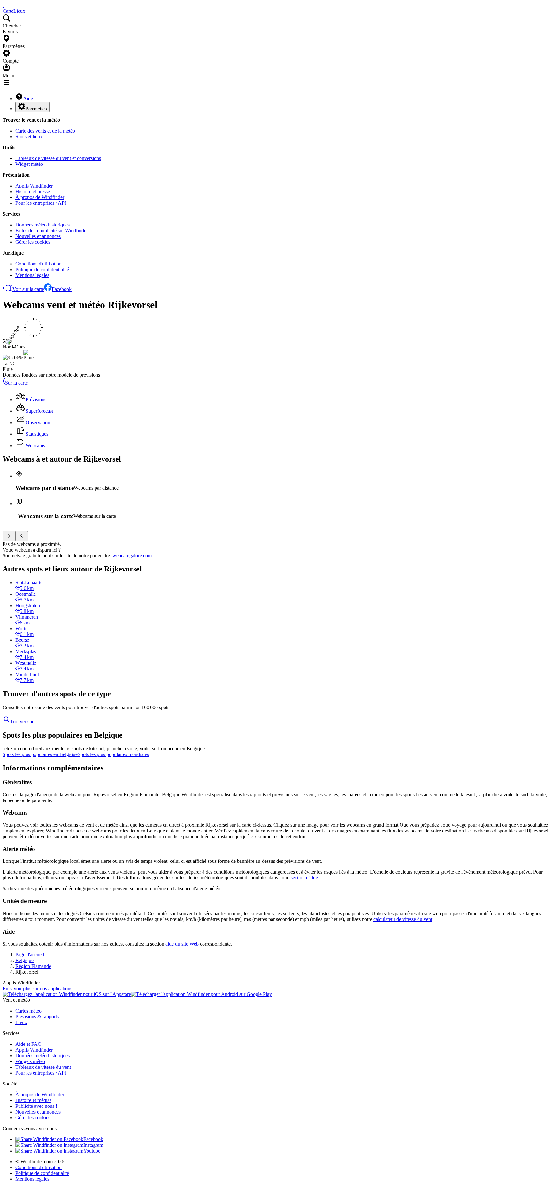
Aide (28, 98)
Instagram (93, 1145)
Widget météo (29, 164)
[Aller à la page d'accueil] (3, 5)
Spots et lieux (28, 136)
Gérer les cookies (32, 242)
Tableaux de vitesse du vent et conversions (58, 158)
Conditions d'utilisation (38, 263)
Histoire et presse (32, 191)
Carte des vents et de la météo (45, 131)
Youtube (91, 1150)
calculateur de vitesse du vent (402, 919)
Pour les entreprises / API (40, 203)
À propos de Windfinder (39, 197)
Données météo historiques (42, 224)
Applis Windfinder (34, 185)
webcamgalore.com (132, 555)
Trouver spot (23, 721)
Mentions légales (32, 275)
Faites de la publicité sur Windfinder (51, 230)
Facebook (62, 289)
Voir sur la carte (28, 289)
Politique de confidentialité (42, 269)
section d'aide (304, 877)
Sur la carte (16, 383)
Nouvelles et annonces (38, 236)
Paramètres (36, 108)
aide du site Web (182, 943)
